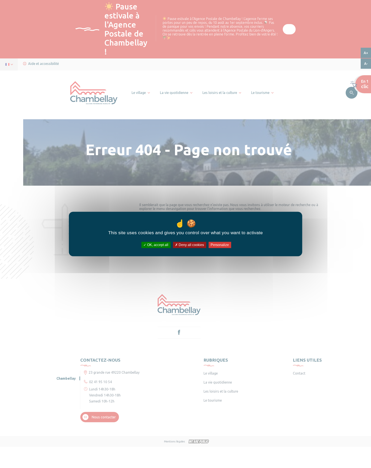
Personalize (220, 245)
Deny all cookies (191, 245)
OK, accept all (157, 245)
